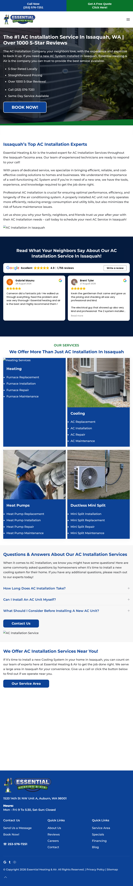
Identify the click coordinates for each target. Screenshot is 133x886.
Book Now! (25, 107)
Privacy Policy (95, 869)
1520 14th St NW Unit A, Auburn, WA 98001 (35, 798)
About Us (54, 828)
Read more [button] (15, 315)
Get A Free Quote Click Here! (100, 5)
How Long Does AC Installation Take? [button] (34, 588)
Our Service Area (26, 684)
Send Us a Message (17, 828)
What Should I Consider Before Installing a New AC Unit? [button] (51, 611)
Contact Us (21, 623)
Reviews (54, 834)
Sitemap (112, 869)
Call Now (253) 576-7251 (33, 5)
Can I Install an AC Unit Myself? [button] (29, 599)
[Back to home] (19, 19)
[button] (128, 19)
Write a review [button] (115, 268)
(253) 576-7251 (24, 89)
